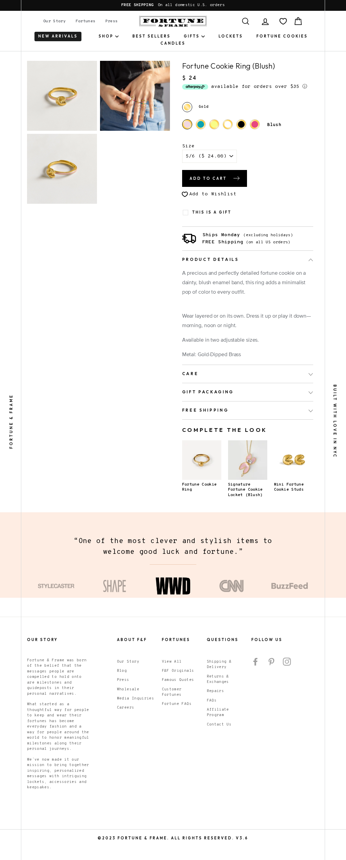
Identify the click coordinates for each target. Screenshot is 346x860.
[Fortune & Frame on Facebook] (255, 662)
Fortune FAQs (177, 704)
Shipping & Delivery (219, 664)
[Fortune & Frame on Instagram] (287, 662)
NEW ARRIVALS (58, 36)
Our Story (54, 21)
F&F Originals (178, 670)
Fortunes (86, 21)
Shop (106, 36)
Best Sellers (151, 36)
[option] (173, 5)
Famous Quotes (178, 680)
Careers (125, 707)
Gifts (192, 36)
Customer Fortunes (172, 692)
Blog (122, 670)
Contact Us (219, 724)
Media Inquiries (135, 698)
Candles (173, 43)
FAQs (212, 700)
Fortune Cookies (282, 36)
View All (172, 661)
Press (111, 21)
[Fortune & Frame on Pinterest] (271, 662)
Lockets (231, 36)
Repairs (215, 691)
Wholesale (128, 689)
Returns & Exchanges (218, 679)
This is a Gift (211, 212)
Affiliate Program (218, 712)
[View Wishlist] (283, 21)
